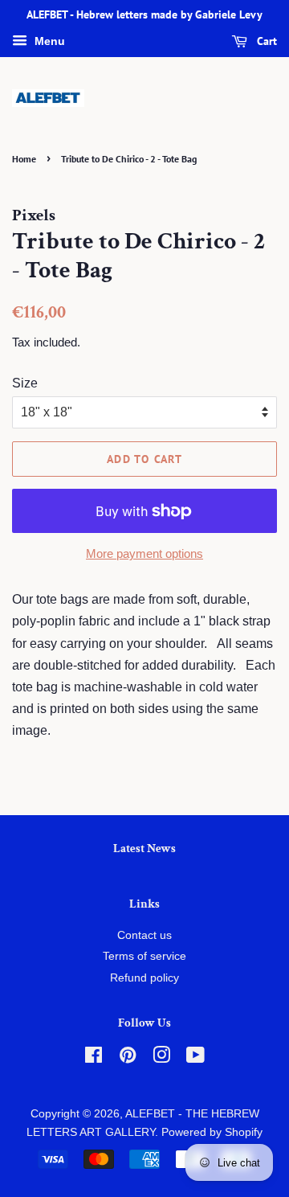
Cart (265, 41)
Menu (48, 41)
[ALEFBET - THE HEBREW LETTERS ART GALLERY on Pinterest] (127, 1058)
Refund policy (144, 978)
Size (25, 383)
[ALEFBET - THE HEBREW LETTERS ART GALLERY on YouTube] (195, 1058)
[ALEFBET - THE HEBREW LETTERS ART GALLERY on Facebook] (93, 1058)
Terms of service (144, 956)
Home (24, 159)
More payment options (144, 553)
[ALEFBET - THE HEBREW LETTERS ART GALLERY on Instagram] (161, 1058)
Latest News (144, 848)
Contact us (144, 935)
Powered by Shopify (212, 1132)
